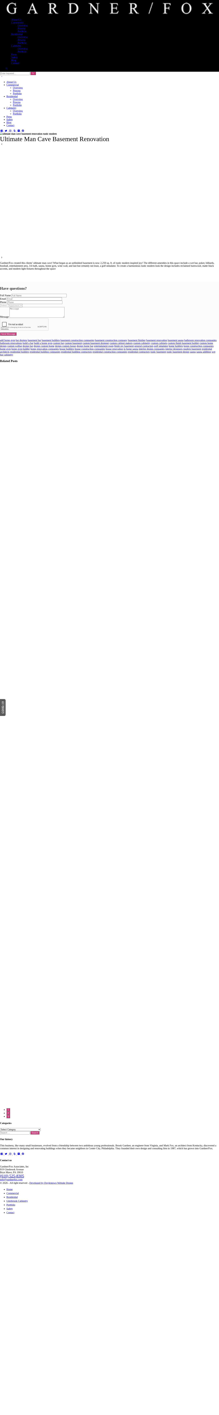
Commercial (17, 22)
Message (4, 316)
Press (14, 54)
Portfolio (22, 31)
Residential (16, 34)
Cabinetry (16, 45)
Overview (23, 25)
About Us (16, 19)
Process (21, 28)
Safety (14, 57)
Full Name (5, 295)
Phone (3, 302)
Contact (15, 63)
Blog (13, 60)
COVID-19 (2, 708)
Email (3, 298)
